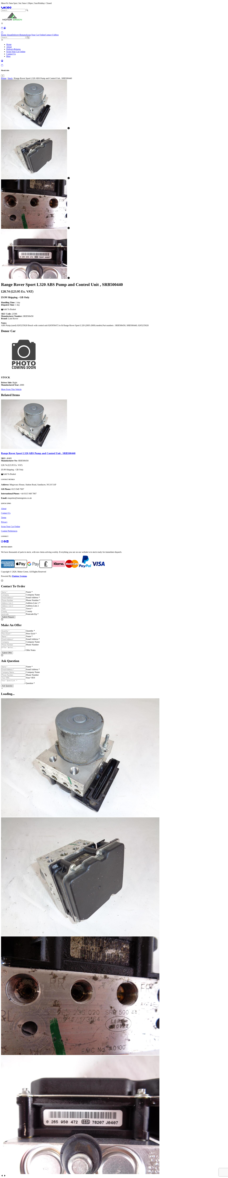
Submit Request (8, 617)
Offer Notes (30, 650)
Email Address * (33, 597)
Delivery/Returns (19, 35)
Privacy (4, 522)
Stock (10, 78)
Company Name (33, 595)
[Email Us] (4, 8)
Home (3, 35)
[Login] (5, 28)
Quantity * (30, 631)
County (29, 611)
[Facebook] (8, 8)
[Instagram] (6, 8)
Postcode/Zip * (32, 614)
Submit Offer (7, 653)
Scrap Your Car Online (35, 35)
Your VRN (30, 678)
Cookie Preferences (9, 531)
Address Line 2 (32, 606)
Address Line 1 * (33, 603)
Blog (56, 35)
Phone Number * (33, 600)
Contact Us (49, 35)
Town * (29, 608)
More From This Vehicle (11, 389)
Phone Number (32, 645)
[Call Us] (2, 8)
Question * (30, 683)
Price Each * (31, 633)
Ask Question (7, 686)
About (9, 35)
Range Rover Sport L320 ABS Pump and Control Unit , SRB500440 (38, 453)
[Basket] (2, 32)
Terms (3, 517)
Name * (29, 592)
